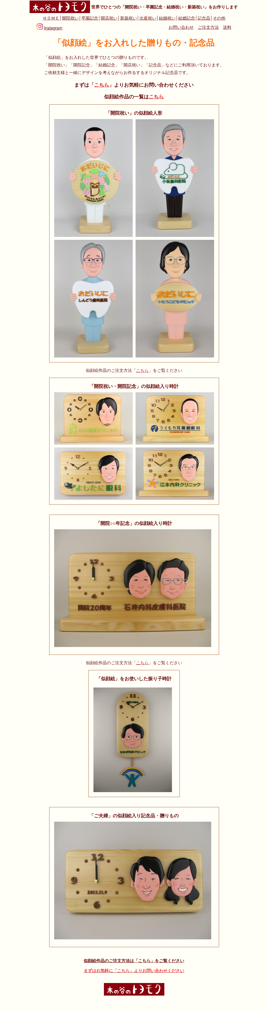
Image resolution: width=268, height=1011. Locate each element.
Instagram (53, 28)
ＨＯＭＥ (51, 18)
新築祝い (128, 18)
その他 (219, 18)
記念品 (204, 18)
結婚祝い (167, 18)
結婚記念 (186, 18)
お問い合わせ (181, 27)
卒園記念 (89, 18)
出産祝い (147, 18)
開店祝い (109, 18)
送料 (227, 27)
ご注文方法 (208, 27)
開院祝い (70, 18)
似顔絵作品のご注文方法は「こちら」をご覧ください (134, 960)
